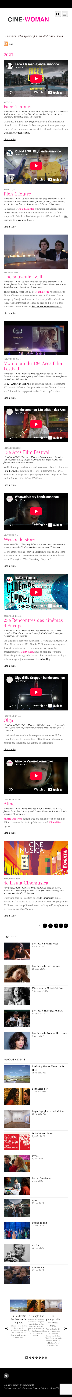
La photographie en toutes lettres (48, 1111)
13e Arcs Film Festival (18, 383)
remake (31, 547)
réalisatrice (21, 204)
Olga (8, 720)
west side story (42, 547)
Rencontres (52, 198)
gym (13, 727)
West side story (19, 539)
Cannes (31, 111)
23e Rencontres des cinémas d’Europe (33, 622)
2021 (55, 111)
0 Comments (35, 117)
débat (15, 633)
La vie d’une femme (42, 1178)
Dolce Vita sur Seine (42, 1133)
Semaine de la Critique (37, 204)
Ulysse (35, 1155)
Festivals (39, 111)
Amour (7, 284)
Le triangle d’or (40, 1088)
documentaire (25, 633)
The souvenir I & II (23, 277)
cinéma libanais (28, 114)
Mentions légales (11, 1385)
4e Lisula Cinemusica (26, 883)
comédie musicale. (12, 547)
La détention (38, 1267)
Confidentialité (27, 1385)
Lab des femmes (60, 376)
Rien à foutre (17, 194)
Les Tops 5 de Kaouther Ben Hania (49, 1033)
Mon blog (48, 111)
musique (7, 893)
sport (59, 727)
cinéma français (35, 201)
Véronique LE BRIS (12, 111)
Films (24, 111)
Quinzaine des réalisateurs (16, 117)
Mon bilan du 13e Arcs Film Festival (33, 366)
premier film (56, 114)
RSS (11, 43)
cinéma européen (23, 376)
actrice (17, 114)
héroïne (46, 114)
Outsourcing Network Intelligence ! (48, 1388)
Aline (9, 804)
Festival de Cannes (25, 284)
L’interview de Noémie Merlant (47, 988)
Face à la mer (18, 106)
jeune (62, 633)
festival (37, 460)
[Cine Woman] (28, 27)
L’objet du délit (39, 1222)
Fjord (34, 1200)
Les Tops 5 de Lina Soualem (46, 966)
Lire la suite (10, 139)
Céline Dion (46, 808)
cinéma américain (56, 544)
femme (39, 114)
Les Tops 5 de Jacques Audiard (47, 1010)
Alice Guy (45, 659)
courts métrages (37, 890)
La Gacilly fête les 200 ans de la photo (48, 1068)
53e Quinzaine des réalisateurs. (47, 306)
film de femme (50, 201)
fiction (61, 890)
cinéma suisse (47, 725)
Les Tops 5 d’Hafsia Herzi (45, 943)
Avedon (36, 1245)
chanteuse (56, 808)
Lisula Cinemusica (45, 897)
